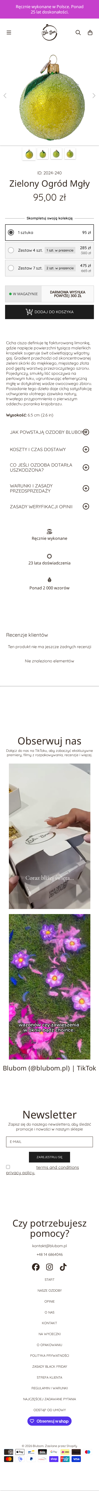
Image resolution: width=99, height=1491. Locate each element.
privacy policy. (20, 1172)
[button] (8, 32)
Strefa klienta (49, 1377)
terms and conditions (57, 1167)
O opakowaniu (49, 1345)
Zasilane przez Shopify (61, 1446)
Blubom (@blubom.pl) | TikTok (49, 1068)
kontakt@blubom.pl (49, 1245)
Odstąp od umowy (50, 1410)
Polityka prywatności (49, 1355)
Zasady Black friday (49, 1366)
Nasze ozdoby (50, 1290)
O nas (49, 1312)
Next (93, 96)
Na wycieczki (50, 1334)
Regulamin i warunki (49, 1388)
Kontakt (49, 1323)
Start (50, 1279)
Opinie (49, 1301)
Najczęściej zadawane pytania (49, 1399)
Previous (5, 96)
